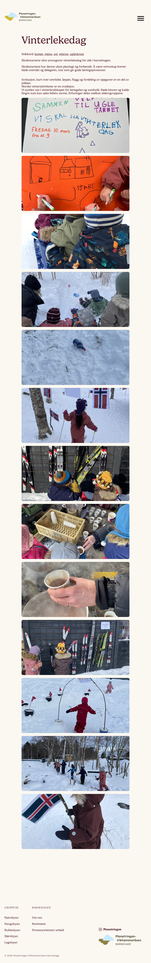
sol (55, 54)
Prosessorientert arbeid (48, 930)
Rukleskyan (12, 930)
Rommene (39, 924)
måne (48, 54)
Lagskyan (10, 942)
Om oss (37, 917)
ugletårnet (77, 54)
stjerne (63, 54)
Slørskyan (11, 936)
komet (39, 54)
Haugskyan (12, 924)
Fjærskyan (11, 917)
